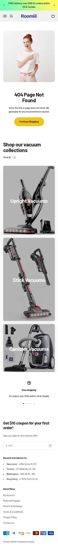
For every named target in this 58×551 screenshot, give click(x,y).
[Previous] (3, 5)
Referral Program (11, 500)
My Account (9, 495)
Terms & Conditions (13, 511)
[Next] (54, 5)
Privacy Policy (10, 517)
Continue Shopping (29, 121)
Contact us (8, 523)
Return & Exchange (12, 506)
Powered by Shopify (26, 542)
